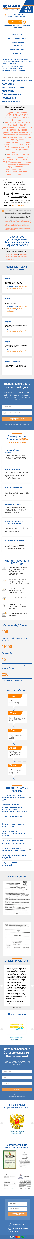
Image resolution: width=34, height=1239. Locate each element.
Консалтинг (17, 46)
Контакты (17, 53)
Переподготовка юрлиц (17, 50)
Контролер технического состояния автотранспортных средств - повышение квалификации (13, 70)
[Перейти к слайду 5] (19, 1007)
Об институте (17, 34)
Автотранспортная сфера (15, 66)
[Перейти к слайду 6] (20, 1007)
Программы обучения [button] (16, 38)
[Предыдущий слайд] (1, 986)
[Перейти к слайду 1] (13, 1007)
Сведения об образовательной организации (17, 26)
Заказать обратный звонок (18, 1214)
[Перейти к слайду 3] (16, 1007)
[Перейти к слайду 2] (14, 1007)
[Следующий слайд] (32, 986)
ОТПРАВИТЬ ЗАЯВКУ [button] (15, 22)
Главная (4, 66)
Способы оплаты (17, 42)
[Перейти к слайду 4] (17, 1007)
